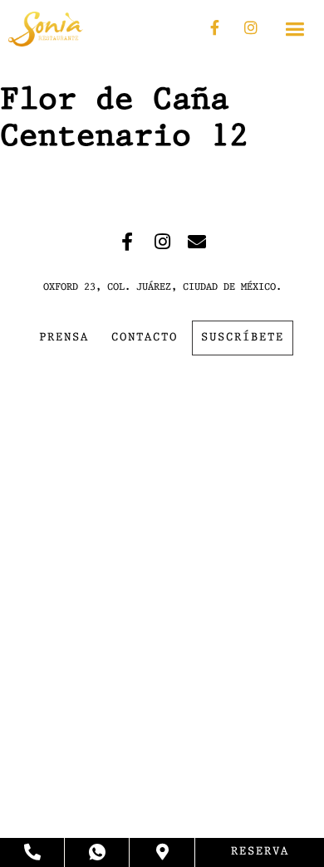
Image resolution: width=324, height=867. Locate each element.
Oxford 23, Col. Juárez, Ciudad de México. (162, 287)
